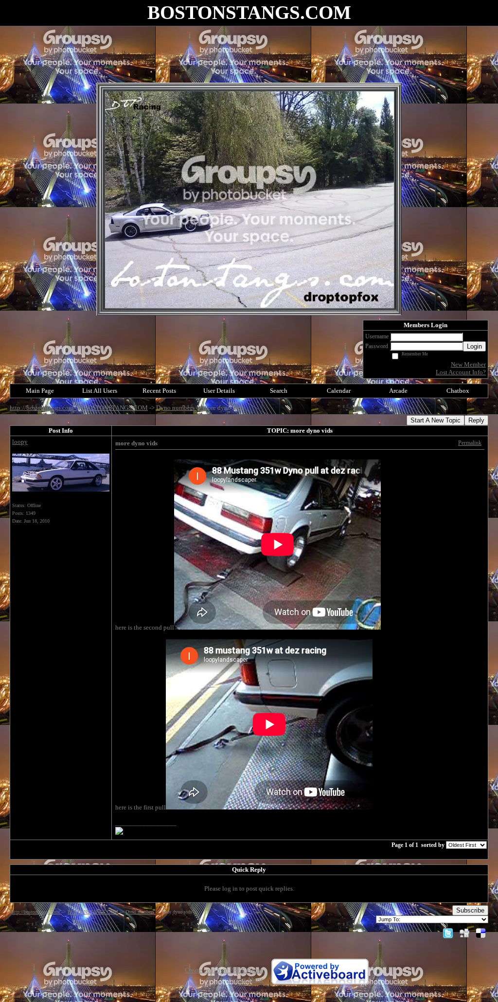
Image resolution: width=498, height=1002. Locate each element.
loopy (20, 441)
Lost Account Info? (461, 372)
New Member (468, 364)
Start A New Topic (435, 420)
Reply (476, 420)
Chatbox (457, 390)
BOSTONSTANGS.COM (116, 407)
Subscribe (470, 910)
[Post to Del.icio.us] (480, 932)
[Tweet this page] (448, 932)
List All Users (99, 390)
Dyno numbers (176, 407)
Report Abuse (246, 979)
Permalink (469, 443)
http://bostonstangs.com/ (43, 407)
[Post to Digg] (464, 932)
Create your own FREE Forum (224, 970)
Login (474, 346)
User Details (219, 390)
